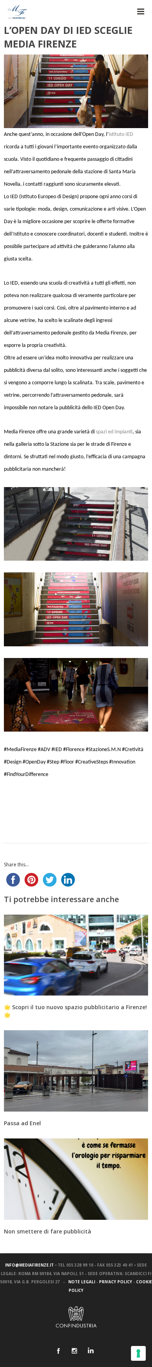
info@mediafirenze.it (29, 1265)
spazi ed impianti (114, 432)
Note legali (81, 1281)
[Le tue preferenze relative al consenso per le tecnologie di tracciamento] (138, 1353)
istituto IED (121, 134)
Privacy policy (115, 1281)
